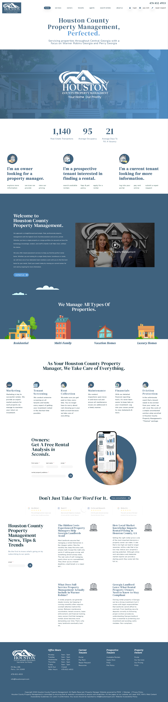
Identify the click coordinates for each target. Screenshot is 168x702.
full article (93, 562)
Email (62, 463)
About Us (119, 8)
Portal (81, 657)
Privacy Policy (137, 692)
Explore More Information (13, 186)
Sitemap (127, 692)
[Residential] (21, 327)
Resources (83, 665)
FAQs (108, 663)
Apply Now (110, 660)
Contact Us (19, 275)
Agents (91, 8)
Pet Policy (110, 665)
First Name (34, 463)
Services (58, 8)
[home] (11, 8)
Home (47, 8)
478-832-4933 (157, 3)
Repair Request (160, 8)
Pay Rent (146, 8)
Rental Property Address (39, 472)
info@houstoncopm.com (20, 679)
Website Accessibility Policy (126, 697)
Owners (69, 8)
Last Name (49, 463)
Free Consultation (119, 498)
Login (134, 8)
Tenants (81, 8)
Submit (70, 475)
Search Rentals (105, 8)
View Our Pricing (42, 186)
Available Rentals (113, 657)
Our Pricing (138, 663)
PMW (119, 692)
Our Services (139, 660)
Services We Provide (30, 186)
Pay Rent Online (137, 186)
